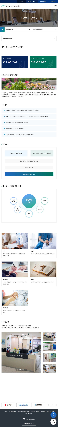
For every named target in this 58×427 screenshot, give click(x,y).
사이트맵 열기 (55, 6)
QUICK (53, 416)
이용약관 (6, 411)
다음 (26, 370)
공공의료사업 (42, 411)
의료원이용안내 (9, 29)
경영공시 (21, 1)
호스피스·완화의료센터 (38, 29)
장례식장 (53, 1)
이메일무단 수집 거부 (35, 411)
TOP (53, 422)
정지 (52, 405)
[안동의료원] (12, 6)
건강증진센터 (43, 1)
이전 (17, 370)
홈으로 (2, 29)
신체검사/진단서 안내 (29, 413)
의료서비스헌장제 (50, 411)
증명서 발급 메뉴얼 (28, 423)
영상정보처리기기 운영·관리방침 (23, 411)
